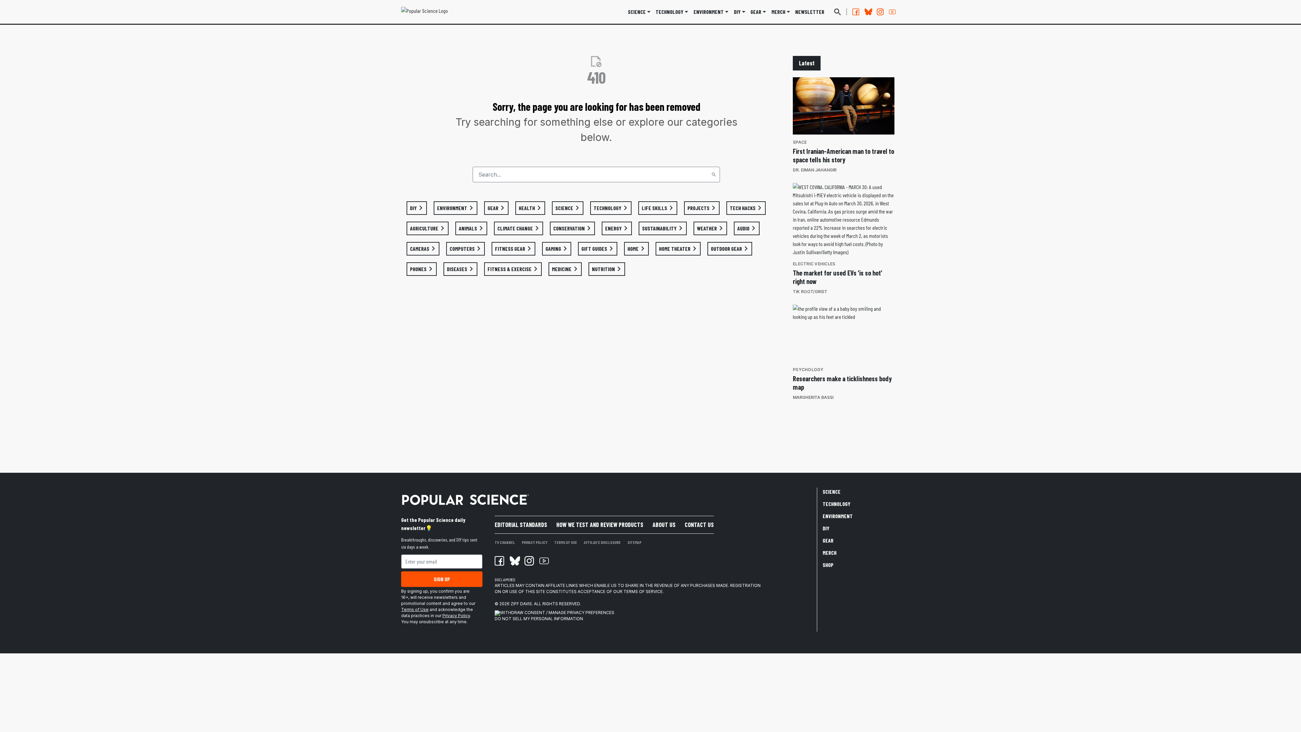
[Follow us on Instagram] (880, 11)
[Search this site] (837, 11)
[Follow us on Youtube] (892, 11)
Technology (669, 11)
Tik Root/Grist (810, 291)
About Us (664, 524)
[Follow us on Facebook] (855, 11)
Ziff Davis (521, 603)
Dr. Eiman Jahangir (815, 169)
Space (800, 142)
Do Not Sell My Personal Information (539, 618)
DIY (737, 11)
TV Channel (505, 542)
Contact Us (699, 524)
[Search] (714, 174)
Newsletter (809, 11)
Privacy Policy (456, 615)
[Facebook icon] (499, 561)
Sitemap (634, 542)
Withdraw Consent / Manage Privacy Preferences (557, 612)
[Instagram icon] (529, 561)
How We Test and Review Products (599, 524)
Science (637, 11)
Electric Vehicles (814, 264)
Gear (755, 11)
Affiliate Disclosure (602, 542)
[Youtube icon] (544, 561)
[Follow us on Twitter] (868, 11)
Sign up (442, 579)
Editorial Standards (521, 524)
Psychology (808, 369)
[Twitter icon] (514, 561)
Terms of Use (415, 609)
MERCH (778, 11)
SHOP (828, 565)
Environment (709, 11)
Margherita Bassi (813, 397)
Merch (830, 552)
